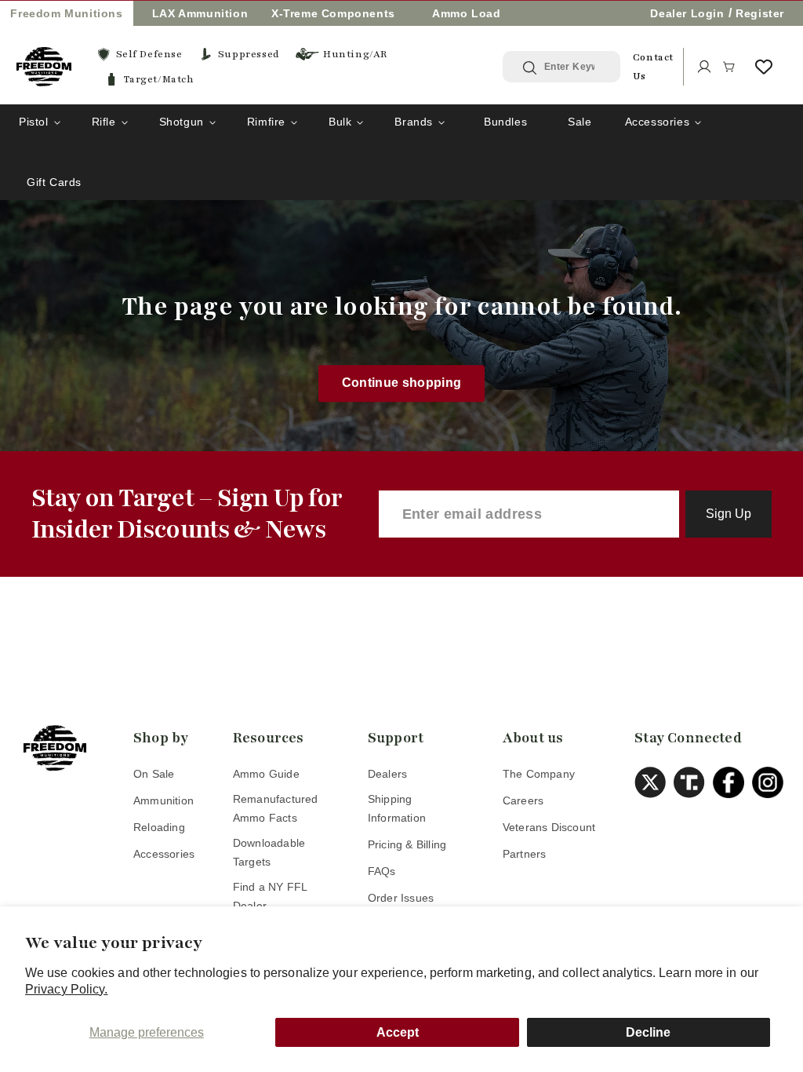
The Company (539, 774)
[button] (729, 67)
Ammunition (163, 800)
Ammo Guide (266, 774)
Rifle (104, 121)
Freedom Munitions (66, 13)
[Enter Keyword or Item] (530, 67)
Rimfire (266, 121)
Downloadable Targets (269, 852)
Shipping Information (397, 808)
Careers (523, 800)
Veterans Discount (549, 827)
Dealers (387, 774)
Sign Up (728, 513)
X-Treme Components (333, 13)
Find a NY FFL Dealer (270, 896)
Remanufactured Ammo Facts (275, 808)
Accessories (657, 121)
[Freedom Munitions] (43, 67)
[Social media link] (654, 782)
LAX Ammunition (200, 13)
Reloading (159, 827)
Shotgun (181, 121)
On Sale (153, 774)
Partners (525, 854)
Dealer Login (687, 13)
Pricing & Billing (407, 844)
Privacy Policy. (66, 989)
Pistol (34, 121)
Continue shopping (402, 383)
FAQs (382, 871)
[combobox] (573, 66)
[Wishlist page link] (763, 66)
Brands (413, 121)
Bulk (340, 121)
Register (760, 13)
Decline (648, 1032)
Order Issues (401, 898)
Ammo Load (466, 13)
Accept (397, 1032)
